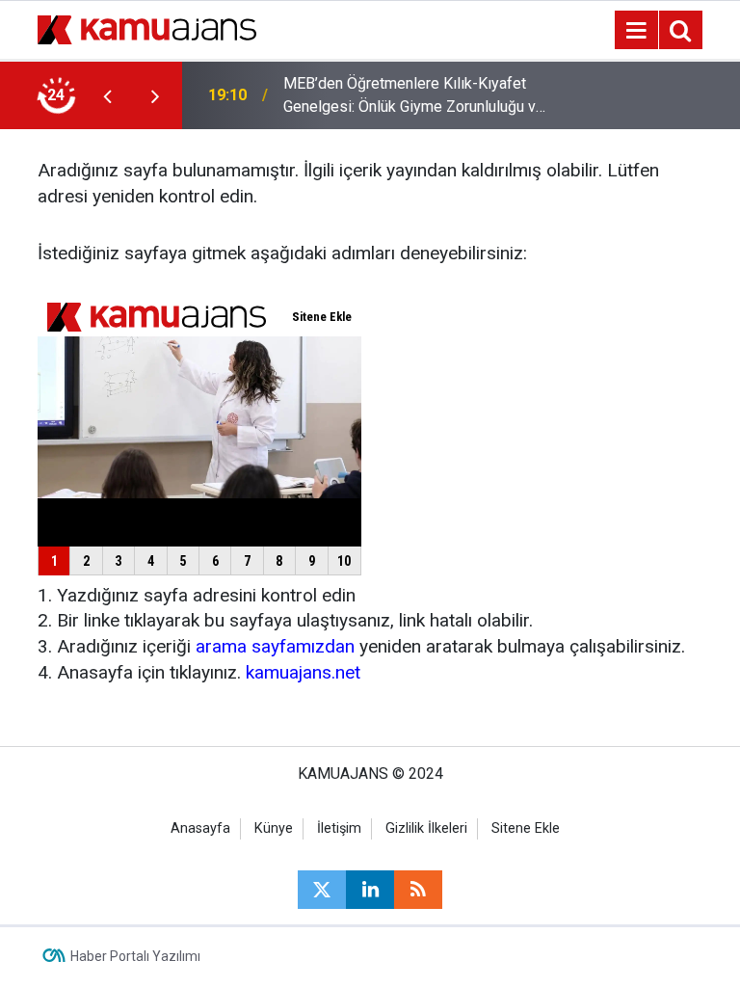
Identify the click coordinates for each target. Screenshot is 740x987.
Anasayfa (200, 828)
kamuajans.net (303, 672)
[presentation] (107, 95)
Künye (273, 828)
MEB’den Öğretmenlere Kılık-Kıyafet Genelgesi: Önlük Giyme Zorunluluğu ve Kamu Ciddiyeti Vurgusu (413, 96)
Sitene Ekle (525, 828)
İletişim (339, 828)
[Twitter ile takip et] (322, 889)
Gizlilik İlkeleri (426, 828)
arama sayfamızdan (275, 646)
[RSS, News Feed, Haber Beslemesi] (418, 889)
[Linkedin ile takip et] (370, 889)
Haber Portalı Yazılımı (135, 956)
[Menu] (636, 31)
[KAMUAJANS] (147, 28)
